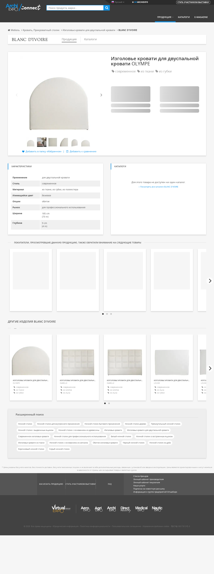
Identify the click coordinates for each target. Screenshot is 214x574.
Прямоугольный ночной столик (165, 424)
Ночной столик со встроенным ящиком (154, 436)
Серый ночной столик (59, 449)
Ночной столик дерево (135, 424)
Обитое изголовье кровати (105, 442)
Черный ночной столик (133, 442)
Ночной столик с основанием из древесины (78, 430)
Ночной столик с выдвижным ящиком (35, 430)
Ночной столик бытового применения (102, 424)
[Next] (101, 95)
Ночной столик (25, 424)
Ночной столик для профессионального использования (80, 436)
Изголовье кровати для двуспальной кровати (148, 430)
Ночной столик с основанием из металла (69, 442)
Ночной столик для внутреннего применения (58, 424)
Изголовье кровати (113, 430)
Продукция (164, 17)
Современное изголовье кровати (33, 436)
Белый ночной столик (121, 436)
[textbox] (75, 8)
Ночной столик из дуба (160, 442)
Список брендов (140, 476)
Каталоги (184, 17)
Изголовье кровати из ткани (31, 442)
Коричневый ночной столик (31, 449)
